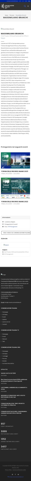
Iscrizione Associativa (8, 363)
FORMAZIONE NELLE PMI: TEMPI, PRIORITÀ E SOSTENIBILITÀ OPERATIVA (12, 404)
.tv (26, 1)
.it (20, 1)
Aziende (4, 361)
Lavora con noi (6, 321)
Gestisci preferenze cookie (19, 469)
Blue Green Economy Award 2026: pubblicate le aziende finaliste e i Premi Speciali (14, 380)
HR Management (12, 226)
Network (4, 339)
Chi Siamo (4, 314)
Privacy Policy (8, 469)
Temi (3, 341)
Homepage (5, 312)
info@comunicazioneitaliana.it (16, 476)
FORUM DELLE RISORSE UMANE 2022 (14, 201)
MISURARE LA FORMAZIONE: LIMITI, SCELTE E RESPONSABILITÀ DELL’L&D (13, 396)
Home (6, 15)
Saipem (3, 38)
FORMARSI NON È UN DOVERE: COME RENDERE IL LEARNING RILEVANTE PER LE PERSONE (14, 412)
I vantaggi (5, 356)
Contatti (4, 324)
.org (29, 1)
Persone (12, 15)
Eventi (4, 317)
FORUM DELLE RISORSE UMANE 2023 (14, 171)
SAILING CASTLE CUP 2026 (8, 373)
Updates (4, 319)
